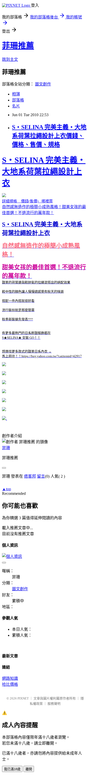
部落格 (18, 100)
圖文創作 (43, 84)
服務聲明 (54, 703)
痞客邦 (30, 476)
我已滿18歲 (12, 769)
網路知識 (10, 678)
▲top (6, 489)
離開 (29, 769)
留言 (41, 476)
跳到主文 (10, 59)
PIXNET (23, 698)
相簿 (16, 94)
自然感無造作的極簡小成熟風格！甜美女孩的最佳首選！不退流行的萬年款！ (44, 257)
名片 (16, 106)
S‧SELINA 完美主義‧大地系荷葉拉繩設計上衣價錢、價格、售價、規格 (49, 136)
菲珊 (6, 448)
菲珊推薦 (18, 45)
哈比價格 (10, 684)
